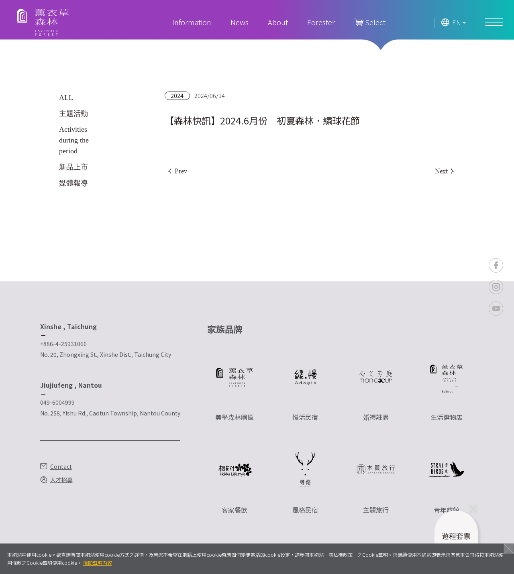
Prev (180, 171)
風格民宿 (305, 510)
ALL (66, 98)
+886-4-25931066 (63, 344)
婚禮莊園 (376, 417)
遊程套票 (456, 542)
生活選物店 (446, 417)
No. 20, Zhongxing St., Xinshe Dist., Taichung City (105, 354)
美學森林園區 (234, 417)
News (239, 22)
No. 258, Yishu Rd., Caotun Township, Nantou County (110, 413)
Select (374, 22)
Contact (61, 466)
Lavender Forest (43, 22)
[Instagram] (496, 287)
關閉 (509, 548)
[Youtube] (496, 308)
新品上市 (73, 167)
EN (456, 22)
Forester (321, 22)
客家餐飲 (234, 510)
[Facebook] (496, 265)
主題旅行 (376, 510)
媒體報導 (73, 183)
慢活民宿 (305, 417)
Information (191, 22)
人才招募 (61, 480)
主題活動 (73, 114)
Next (442, 171)
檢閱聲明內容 (97, 562)
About (278, 22)
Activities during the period (74, 140)
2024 (177, 96)
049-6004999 (57, 402)
